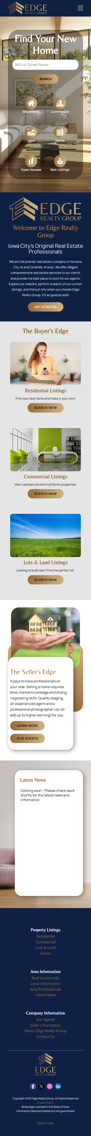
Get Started (45, 307)
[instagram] (50, 1086)
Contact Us (45, 1036)
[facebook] (33, 1086)
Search (46, 79)
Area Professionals (45, 989)
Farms (45, 953)
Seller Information (45, 1025)
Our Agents (27, 738)
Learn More (27, 725)
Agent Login (45, 1123)
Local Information (45, 983)
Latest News (45, 994)
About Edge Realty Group (45, 1030)
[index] (45, 1064)
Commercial (46, 942)
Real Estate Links (46, 978)
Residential (45, 936)
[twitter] (41, 1086)
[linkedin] (58, 1086)
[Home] (28, 8)
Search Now (45, 408)
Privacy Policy (45, 1102)
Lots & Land (46, 947)
